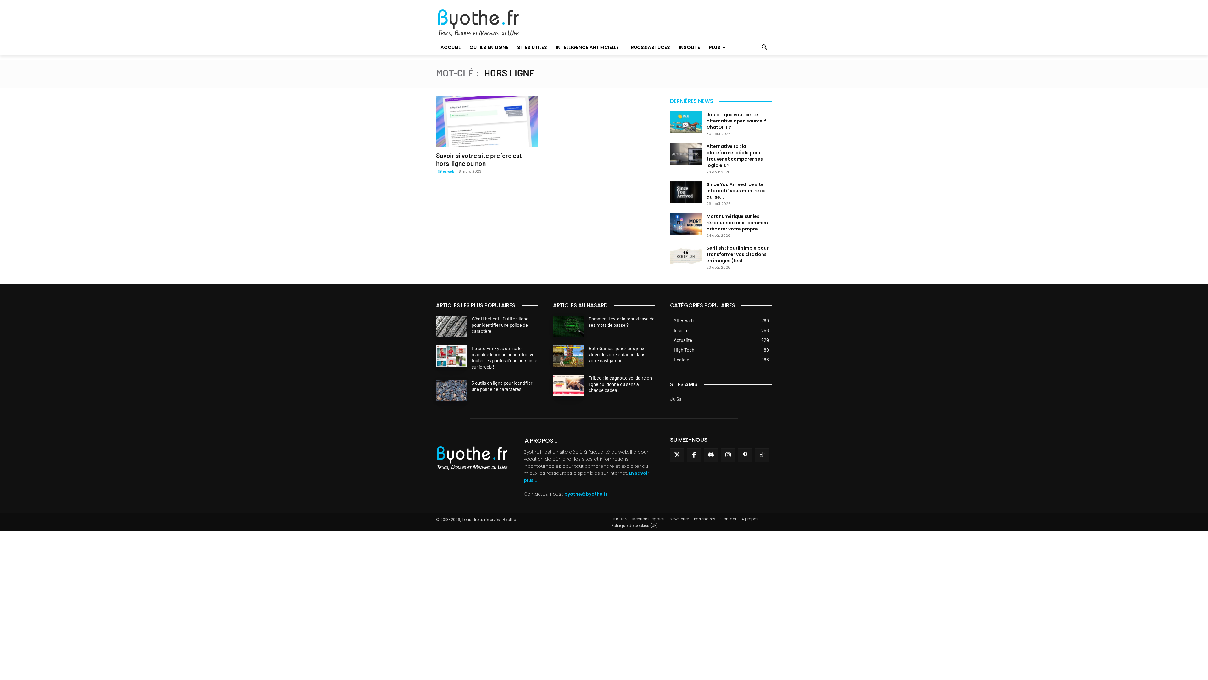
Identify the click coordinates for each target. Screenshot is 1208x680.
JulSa (676, 399)
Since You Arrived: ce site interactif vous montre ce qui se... (736, 190)
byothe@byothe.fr (585, 494)
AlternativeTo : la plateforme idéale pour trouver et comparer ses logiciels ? (735, 155)
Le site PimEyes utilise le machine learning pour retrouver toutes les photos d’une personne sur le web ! (504, 357)
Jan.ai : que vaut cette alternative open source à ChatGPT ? (737, 120)
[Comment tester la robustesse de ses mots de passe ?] (568, 326)
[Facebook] (694, 455)
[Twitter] (677, 455)
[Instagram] (728, 455)
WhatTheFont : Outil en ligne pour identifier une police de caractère (500, 325)
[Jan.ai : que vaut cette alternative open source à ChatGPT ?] (686, 122)
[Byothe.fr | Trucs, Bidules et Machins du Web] (489, 23)
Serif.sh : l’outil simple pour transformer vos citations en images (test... (738, 254)
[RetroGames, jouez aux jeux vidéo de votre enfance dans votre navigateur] (568, 356)
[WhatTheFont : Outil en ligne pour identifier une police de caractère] (451, 326)
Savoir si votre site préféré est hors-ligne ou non (479, 159)
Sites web (446, 171)
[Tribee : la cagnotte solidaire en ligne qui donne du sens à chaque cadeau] (568, 385)
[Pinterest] (745, 455)
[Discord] (711, 455)
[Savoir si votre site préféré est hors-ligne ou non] (487, 121)
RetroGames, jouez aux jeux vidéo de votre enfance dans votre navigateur (617, 354)
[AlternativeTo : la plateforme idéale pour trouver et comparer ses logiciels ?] (686, 154)
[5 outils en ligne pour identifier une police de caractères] (451, 390)
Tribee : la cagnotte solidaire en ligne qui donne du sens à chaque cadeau (620, 384)
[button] (764, 47)
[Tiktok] (762, 455)
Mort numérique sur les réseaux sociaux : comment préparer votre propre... (738, 222)
